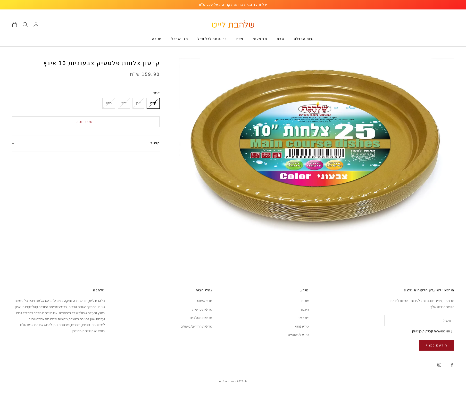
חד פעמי (260, 38)
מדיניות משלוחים (201, 317)
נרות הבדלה (304, 38)
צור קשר (303, 317)
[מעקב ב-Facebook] (451, 364)
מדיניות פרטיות (202, 309)
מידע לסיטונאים (298, 334)
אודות (305, 300)
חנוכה (157, 38)
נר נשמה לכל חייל (212, 38)
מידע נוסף (302, 326)
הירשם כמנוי (436, 345)
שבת (280, 38)
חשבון (305, 309)
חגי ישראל (179, 38)
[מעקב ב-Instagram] (439, 364)
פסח (239, 38)
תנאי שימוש (204, 300)
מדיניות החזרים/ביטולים (196, 326)
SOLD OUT (85, 122)
